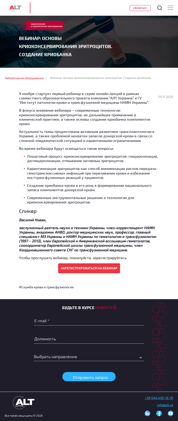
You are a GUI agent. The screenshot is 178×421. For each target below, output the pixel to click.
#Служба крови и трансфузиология (46, 287)
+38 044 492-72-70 (159, 398)
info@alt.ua (165, 405)
